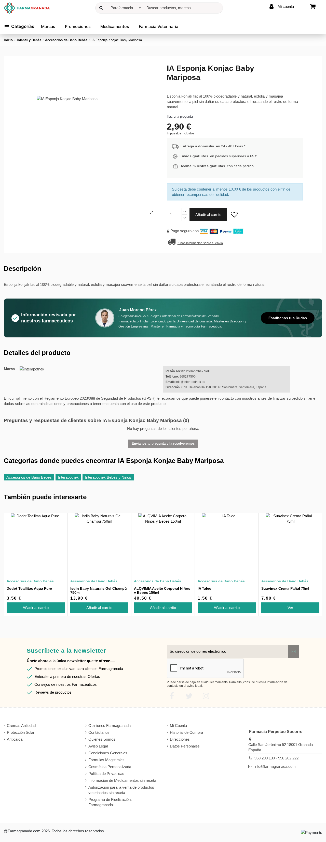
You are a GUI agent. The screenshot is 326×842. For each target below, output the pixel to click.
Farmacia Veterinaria (158, 26)
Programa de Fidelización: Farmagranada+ (110, 802)
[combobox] (125, 8)
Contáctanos (99, 732)
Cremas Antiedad (21, 725)
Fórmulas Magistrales (106, 760)
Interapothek (68, 477)
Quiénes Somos (101, 739)
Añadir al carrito (208, 214)
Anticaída (14, 739)
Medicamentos (114, 26)
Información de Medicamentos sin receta (122, 780)
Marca (9, 369)
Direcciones (180, 739)
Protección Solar (20, 732)
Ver (290, 607)
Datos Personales (185, 746)
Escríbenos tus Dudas (287, 318)
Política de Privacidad (106, 773)
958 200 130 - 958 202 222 (276, 758)
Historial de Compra (186, 732)
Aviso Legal (98, 746)
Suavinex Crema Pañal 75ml (285, 588)
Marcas (48, 26)
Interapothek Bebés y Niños (108, 477)
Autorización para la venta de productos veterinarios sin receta (121, 790)
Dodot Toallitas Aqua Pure (29, 588)
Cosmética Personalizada (109, 767)
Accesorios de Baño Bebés (29, 477)
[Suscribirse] (293, 651)
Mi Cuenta (178, 725)
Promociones (78, 26)
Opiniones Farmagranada (109, 725)
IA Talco (204, 588)
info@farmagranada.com (275, 766)
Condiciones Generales (107, 753)
